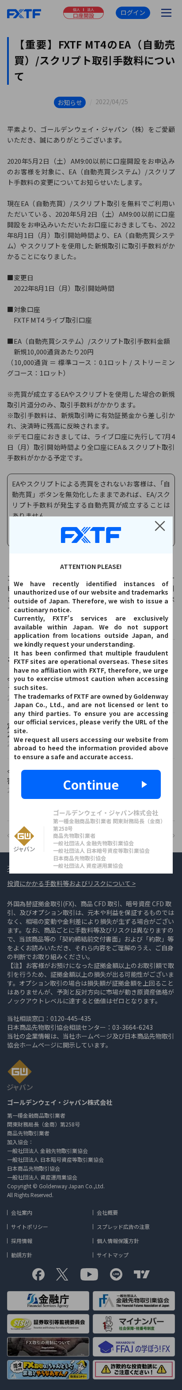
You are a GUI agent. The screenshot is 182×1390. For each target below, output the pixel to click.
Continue (91, 784)
